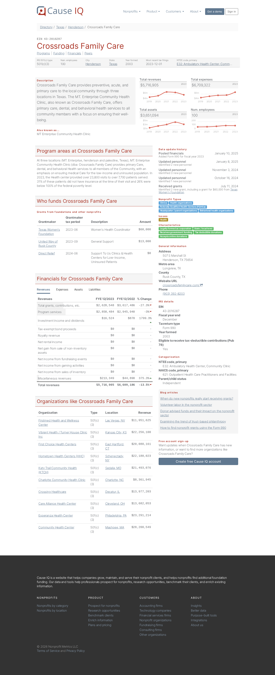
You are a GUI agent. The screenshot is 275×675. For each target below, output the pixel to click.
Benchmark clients (100, 615)
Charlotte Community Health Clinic (61, 480)
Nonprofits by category (52, 606)
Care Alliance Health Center (57, 503)
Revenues (43, 289)
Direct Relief (46, 253)
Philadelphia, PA (116, 515)
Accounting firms (151, 606)
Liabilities (94, 289)
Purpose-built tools (204, 615)
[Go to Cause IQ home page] (60, 11)
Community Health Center (56, 527)
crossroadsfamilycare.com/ (181, 285)
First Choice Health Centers (57, 444)
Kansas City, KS (116, 432)
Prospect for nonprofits (104, 606)
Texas (60, 27)
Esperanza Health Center (55, 515)
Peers (88, 53)
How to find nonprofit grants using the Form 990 (193, 428)
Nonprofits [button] (130, 11)
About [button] (194, 11)
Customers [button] (174, 11)
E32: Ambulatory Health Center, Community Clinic (210, 64)
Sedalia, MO (113, 468)
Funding (58, 53)
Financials (74, 53)
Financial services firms (155, 615)
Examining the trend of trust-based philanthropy (193, 421)
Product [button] (152, 11)
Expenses (62, 289)
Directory (46, 27)
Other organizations (153, 635)
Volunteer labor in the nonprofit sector (186, 405)
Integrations (199, 620)
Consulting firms (151, 630)
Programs (43, 53)
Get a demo (214, 11)
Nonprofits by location (52, 610)
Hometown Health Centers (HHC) (61, 456)
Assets (78, 289)
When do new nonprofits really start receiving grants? (196, 398)
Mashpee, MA (114, 527)
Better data (198, 610)
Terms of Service (48, 651)
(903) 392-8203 (174, 294)
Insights (196, 606)
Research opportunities (104, 610)
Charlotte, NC (114, 480)
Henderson (76, 27)
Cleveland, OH (115, 503)
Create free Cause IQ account (198, 461)
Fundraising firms (151, 625)
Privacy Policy (75, 651)
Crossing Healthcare (52, 492)
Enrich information (100, 620)
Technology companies (155, 610)
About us (197, 625)
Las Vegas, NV (115, 420)
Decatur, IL (112, 492)
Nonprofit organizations (156, 620)
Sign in (231, 11)
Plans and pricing (99, 625)
